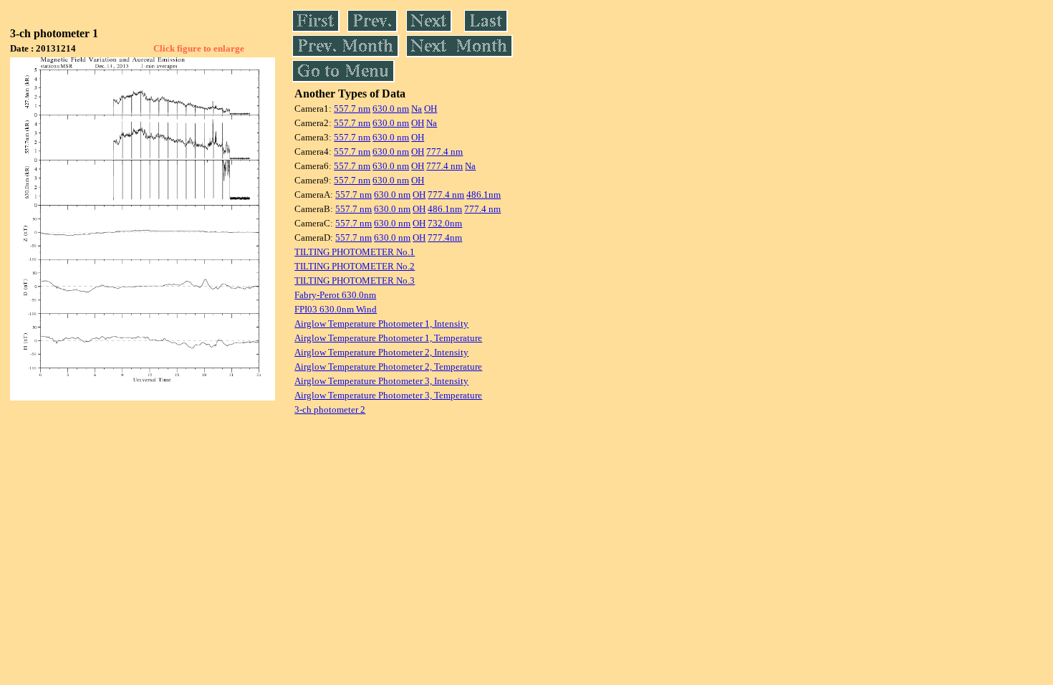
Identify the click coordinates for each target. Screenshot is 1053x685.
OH (430, 108)
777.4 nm (444, 151)
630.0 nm (390, 108)
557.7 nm (352, 108)
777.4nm (445, 237)
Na (416, 108)
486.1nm (483, 194)
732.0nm (445, 223)
